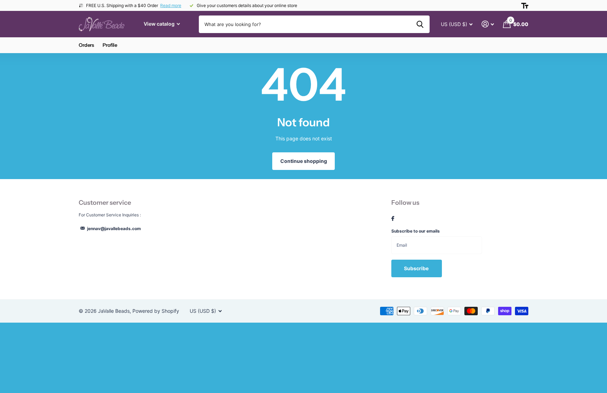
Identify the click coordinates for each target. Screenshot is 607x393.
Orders (86, 45)
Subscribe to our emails (415, 231)
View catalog (160, 24)
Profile (110, 45)
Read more (170, 5)
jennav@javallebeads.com (114, 228)
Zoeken (420, 24)
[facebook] (392, 218)
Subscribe (417, 268)
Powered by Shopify (155, 311)
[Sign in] (487, 24)
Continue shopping (303, 161)
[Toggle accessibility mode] (524, 5)
